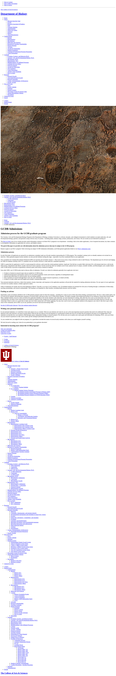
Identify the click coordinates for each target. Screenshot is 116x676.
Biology (14, 13)
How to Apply (7, 241)
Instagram (6, 342)
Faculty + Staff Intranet (10, 336)
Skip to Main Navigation (10, 3)
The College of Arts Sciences (9, 9)
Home (5, 18)
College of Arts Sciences (11, 345)
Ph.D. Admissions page (84, 249)
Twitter (6, 339)
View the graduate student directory (27, 305)
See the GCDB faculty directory (9, 305)
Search (6, 97)
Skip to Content (8, 2)
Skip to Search (8, 5)
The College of (20, 361)
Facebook (6, 341)
